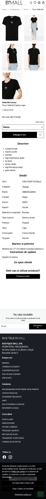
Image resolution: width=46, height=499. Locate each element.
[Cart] (43, 2)
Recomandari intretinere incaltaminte (20, 389)
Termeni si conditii (11, 367)
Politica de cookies (18, 471)
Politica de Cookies (11, 374)
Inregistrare (8, 423)
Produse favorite (10, 431)
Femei (4, 9)
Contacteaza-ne (9, 393)
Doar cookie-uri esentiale (23, 489)
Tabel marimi (39, 122)
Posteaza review (23, 276)
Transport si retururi (13, 438)
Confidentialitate (10, 370)
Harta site (7, 378)
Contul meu (7, 419)
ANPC (4, 400)
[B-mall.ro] (14, 2)
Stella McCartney (29, 192)
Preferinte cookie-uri (23, 494)
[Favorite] (35, 2)
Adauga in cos (19, 135)
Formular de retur (11, 442)
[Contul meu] (39, 2)
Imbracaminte (15, 9)
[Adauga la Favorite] (40, 135)
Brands (5, 363)
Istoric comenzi (9, 427)
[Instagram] (11, 457)
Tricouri (25, 9)
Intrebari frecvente (12, 397)
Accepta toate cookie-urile (23, 483)
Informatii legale (10, 408)
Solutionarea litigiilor (13, 404)
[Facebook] (5, 457)
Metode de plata (10, 434)
